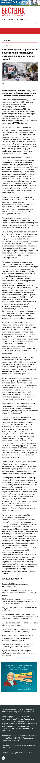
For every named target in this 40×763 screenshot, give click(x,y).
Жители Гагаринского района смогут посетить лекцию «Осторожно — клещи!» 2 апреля (20, 592)
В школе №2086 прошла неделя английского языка (15, 585)
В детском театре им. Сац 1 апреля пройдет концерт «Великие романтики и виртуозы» (19, 652)
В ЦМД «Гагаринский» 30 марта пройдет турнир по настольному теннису (19, 630)
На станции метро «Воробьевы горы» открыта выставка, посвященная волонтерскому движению (18, 637)
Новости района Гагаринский (14, 19)
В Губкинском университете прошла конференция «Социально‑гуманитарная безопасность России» (19, 601)
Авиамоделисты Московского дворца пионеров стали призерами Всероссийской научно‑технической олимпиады (20, 616)
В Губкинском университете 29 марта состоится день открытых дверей (17, 645)
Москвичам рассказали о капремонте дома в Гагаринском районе (20, 624)
